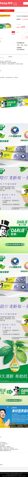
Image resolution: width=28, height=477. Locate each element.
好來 (22, 45)
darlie (25, 45)
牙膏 (18, 45)
